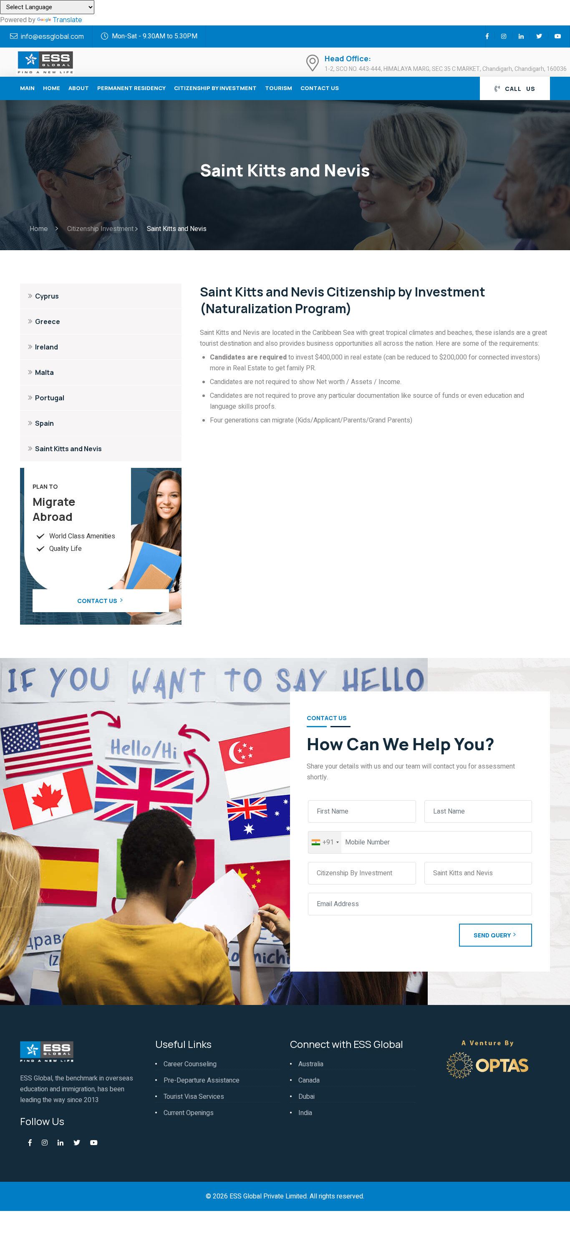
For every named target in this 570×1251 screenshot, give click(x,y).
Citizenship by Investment (215, 88)
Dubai (306, 1097)
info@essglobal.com (52, 36)
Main (27, 88)
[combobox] (324, 842)
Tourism (278, 88)
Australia (310, 1064)
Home (51, 88)
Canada (309, 1080)
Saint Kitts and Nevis (68, 448)
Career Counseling (190, 1064)
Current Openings (189, 1113)
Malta (44, 372)
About (78, 88)
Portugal (49, 397)
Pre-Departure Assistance (202, 1080)
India (305, 1113)
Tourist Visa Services (194, 1097)
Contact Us (319, 88)
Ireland (46, 347)
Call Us (519, 89)
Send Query (492, 935)
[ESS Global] (45, 61)
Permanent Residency (131, 88)
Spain (44, 423)
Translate (67, 19)
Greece (47, 321)
